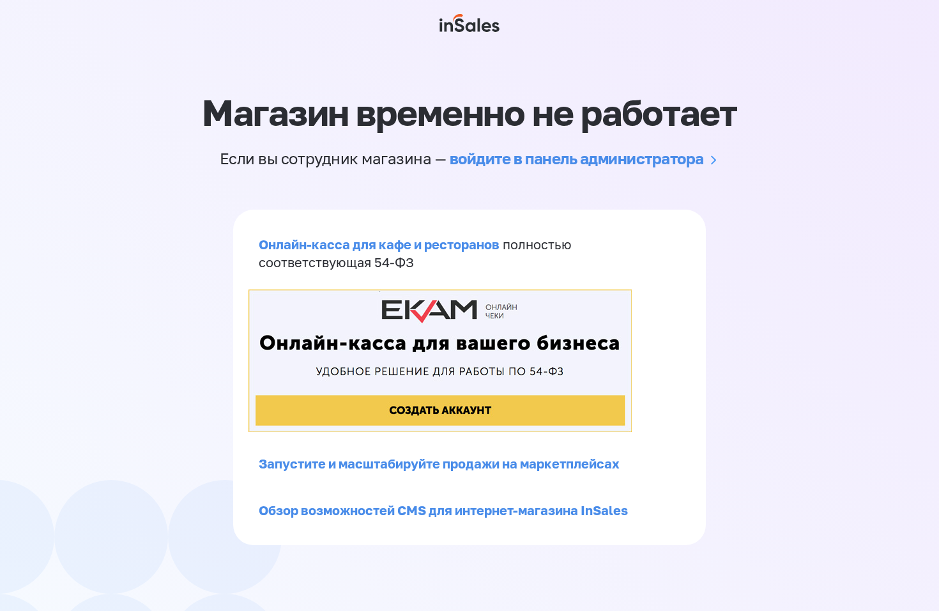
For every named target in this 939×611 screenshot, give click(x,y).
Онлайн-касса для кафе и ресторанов (379, 244)
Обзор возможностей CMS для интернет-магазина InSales (443, 510)
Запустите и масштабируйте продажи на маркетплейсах (439, 463)
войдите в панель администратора (577, 158)
